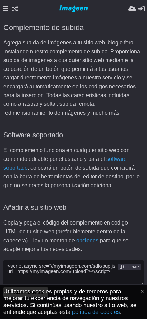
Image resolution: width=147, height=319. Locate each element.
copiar (131, 267)
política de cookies (96, 312)
